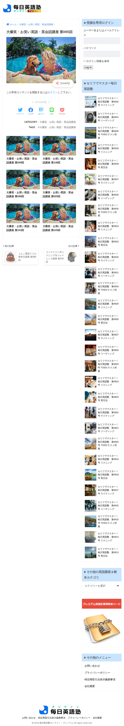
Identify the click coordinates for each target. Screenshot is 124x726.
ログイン (52, 92)
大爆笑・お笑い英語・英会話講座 (58, 121)
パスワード (89, 48)
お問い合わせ (92, 665)
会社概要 (90, 686)
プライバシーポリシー (97, 672)
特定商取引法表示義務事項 (100, 679)
